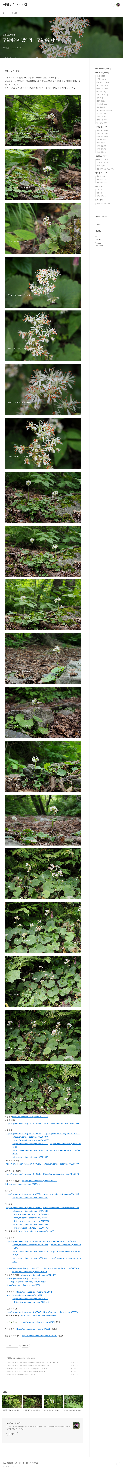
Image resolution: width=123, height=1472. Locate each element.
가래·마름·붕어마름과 (104, 110)
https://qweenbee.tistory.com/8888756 (23, 1133)
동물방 (99, 186)
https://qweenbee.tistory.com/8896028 (23, 1241)
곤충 (99, 193)
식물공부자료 (102, 159)
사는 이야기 (102, 182)
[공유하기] (13, 1345)
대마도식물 (101, 146)
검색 (112, 5)
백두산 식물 (102, 130)
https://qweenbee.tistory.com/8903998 (61, 1312)
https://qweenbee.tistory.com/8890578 (38, 1315)
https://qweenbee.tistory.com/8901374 (30, 1143)
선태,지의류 (101, 104)
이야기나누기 (101, 173)
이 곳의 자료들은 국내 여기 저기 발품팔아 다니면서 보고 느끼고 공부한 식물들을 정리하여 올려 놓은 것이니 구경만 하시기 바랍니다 (39, 1428)
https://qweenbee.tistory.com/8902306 (23, 1174)
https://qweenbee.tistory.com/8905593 (61, 1174)
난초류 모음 (101, 120)
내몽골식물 (101, 149)
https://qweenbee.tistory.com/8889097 (30, 1137)
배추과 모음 (102, 95)
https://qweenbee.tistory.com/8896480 (36, 1231)
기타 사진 (100, 200)
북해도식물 (101, 143)
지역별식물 (101, 127)
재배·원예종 (102, 123)
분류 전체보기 (103, 68)
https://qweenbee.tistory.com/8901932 (30, 1298)
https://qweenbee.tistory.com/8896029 (61, 1241)
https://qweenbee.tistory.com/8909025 (34, 1329)
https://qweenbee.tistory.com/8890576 (23, 1194)
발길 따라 (101, 179)
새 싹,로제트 (102, 82)
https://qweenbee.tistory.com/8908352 (24, 1285)
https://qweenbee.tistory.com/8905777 (61, 1164)
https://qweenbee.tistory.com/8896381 (30, 1211)
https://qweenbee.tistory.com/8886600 (31, 1140)
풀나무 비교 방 (102, 163)
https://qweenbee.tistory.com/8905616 (23, 1278)
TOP (118, 1464)
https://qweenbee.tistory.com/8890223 (62, 1133)
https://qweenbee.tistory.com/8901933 (61, 1194)
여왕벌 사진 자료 (103, 203)
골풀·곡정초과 (102, 92)
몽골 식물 (101, 140)
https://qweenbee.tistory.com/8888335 (61, 1207)
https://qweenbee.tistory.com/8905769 (31, 1228)
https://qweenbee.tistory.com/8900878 (38, 1275)
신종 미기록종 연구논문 (105, 169)
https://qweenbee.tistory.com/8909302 (30, 1157)
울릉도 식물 (102, 136)
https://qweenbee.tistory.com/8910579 (39, 1335)
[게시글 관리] (16, 1345)
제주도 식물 (102, 133)
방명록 (14, 13)
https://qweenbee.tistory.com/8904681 (31, 1302)
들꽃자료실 (11, 1358)
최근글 (97, 217)
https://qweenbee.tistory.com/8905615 (23, 1164)
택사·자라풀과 (102, 107)
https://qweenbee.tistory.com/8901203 (30, 1218)
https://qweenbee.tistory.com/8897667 (23, 1312)
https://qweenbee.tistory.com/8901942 (23, 1123)
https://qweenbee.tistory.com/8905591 (23, 1268)
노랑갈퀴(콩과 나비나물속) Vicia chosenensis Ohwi (26, 1365)
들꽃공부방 (101, 156)
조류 (99, 190)
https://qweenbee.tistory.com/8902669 (61, 1123)
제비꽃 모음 (101, 117)
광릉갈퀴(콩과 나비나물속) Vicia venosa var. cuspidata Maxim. (31, 1362)
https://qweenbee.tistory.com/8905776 (29, 1271)
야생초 (19, 1358)
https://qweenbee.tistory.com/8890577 (24, 1295)
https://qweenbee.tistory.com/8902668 (30, 1116)
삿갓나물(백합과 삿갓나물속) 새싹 (20, 1374)
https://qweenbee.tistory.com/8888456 (24, 1207)
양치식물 (101, 113)
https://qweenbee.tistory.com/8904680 (30, 1197)
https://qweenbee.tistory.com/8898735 (37, 1322)
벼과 (99, 98)
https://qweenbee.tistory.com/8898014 (32, 1214)
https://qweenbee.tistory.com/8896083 (30, 1244)
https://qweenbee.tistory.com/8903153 (30, 1150)
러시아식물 (101, 152)
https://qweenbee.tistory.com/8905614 (61, 1268)
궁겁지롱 (100, 166)
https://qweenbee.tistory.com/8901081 (29, 1258)
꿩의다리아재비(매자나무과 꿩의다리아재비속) (25, 1371)
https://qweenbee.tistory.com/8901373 (31, 1221)
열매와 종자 (102, 85)
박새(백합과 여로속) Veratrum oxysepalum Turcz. (26, 1368)
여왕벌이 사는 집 (15, 4)
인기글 (104, 217)
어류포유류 (101, 196)
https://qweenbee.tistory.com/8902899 (30, 1224)
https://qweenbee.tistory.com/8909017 (39, 1180)
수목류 (101, 79)
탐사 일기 (101, 176)
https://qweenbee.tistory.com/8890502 (34, 1292)
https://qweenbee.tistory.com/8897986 (30, 1251)
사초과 (100, 101)
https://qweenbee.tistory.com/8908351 (28, 1282)
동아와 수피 (102, 88)
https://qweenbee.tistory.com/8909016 (22, 1184)
